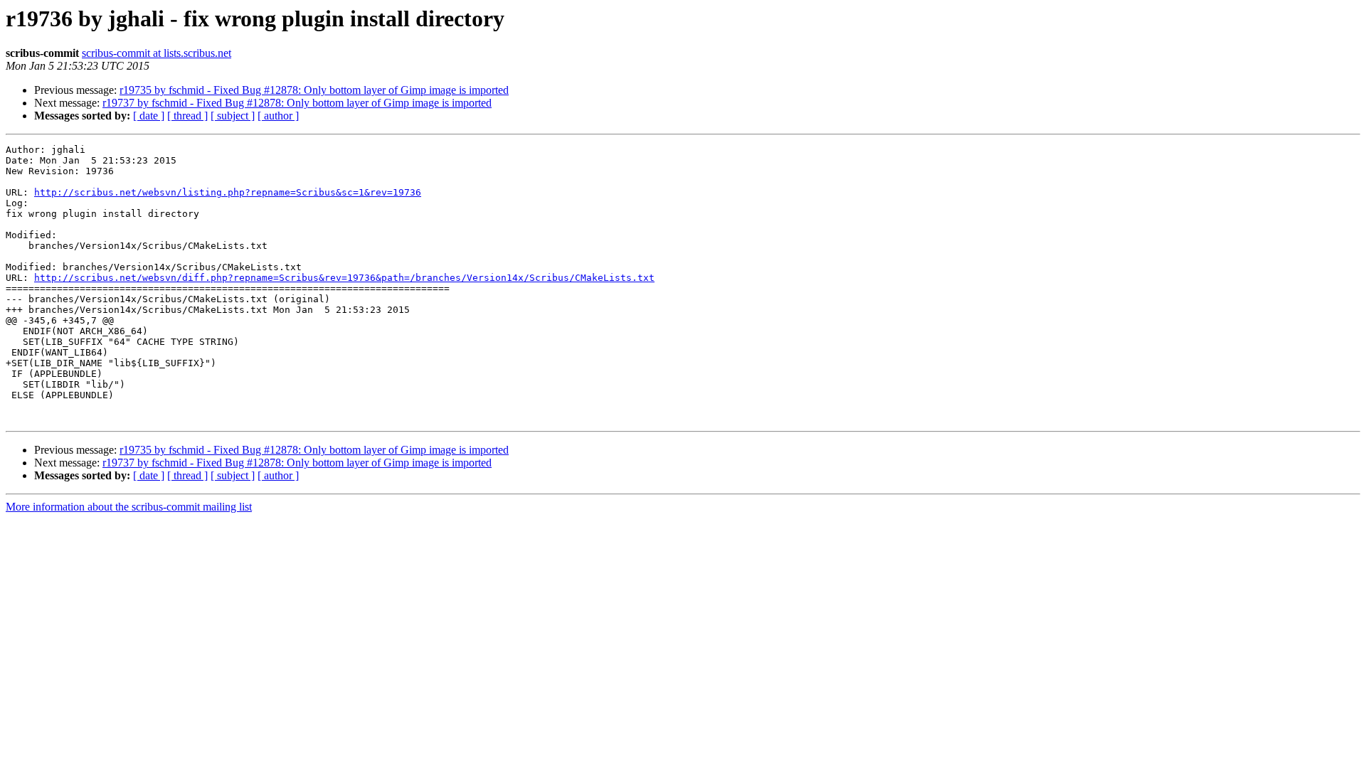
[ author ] (278, 116)
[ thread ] (187, 116)
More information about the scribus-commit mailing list (129, 507)
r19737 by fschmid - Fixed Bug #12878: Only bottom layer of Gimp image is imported (297, 103)
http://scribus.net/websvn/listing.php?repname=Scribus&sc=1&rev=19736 (227, 192)
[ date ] (148, 116)
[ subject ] (233, 116)
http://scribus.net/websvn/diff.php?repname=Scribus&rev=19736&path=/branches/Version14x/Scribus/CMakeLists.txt (344, 277)
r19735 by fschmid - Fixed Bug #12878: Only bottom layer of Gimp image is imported (314, 90)
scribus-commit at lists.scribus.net (156, 53)
